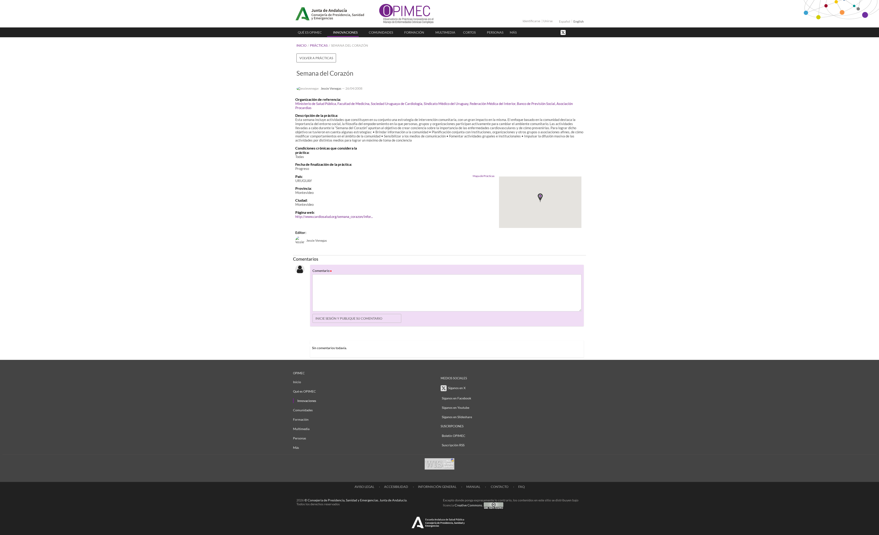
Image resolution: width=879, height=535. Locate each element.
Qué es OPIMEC (310, 32)
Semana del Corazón (349, 45)
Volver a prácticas (316, 58)
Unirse (548, 21)
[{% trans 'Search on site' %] (580, 32)
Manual (473, 487)
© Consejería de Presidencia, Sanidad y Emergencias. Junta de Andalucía (355, 500)
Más (513, 32)
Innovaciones (345, 32)
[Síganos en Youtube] (575, 32)
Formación (414, 32)
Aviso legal (364, 487)
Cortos (469, 32)
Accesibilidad (396, 487)
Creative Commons (468, 505)
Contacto (499, 487)
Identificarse (531, 21)
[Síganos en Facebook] (571, 32)
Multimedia (445, 32)
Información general (437, 487)
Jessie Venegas (331, 88)
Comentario (321, 271)
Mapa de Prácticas (483, 176)
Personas (495, 32)
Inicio (301, 45)
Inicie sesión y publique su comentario (348, 318)
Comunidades (381, 32)
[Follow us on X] (563, 32)
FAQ (521, 487)
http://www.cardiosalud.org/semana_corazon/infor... (334, 216)
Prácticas (319, 45)
